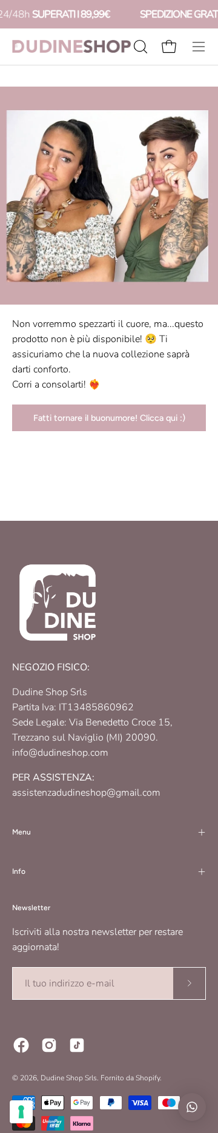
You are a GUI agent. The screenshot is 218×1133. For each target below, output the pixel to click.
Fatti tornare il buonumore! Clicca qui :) (109, 417)
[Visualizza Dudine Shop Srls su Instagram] (49, 1045)
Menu (21, 832)
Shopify (148, 1078)
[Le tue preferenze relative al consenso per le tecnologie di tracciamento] (21, 1111)
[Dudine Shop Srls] (71, 46)
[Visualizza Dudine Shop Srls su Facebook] (21, 1045)
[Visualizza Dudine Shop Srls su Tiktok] (77, 1045)
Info (18, 871)
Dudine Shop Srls (69, 1078)
